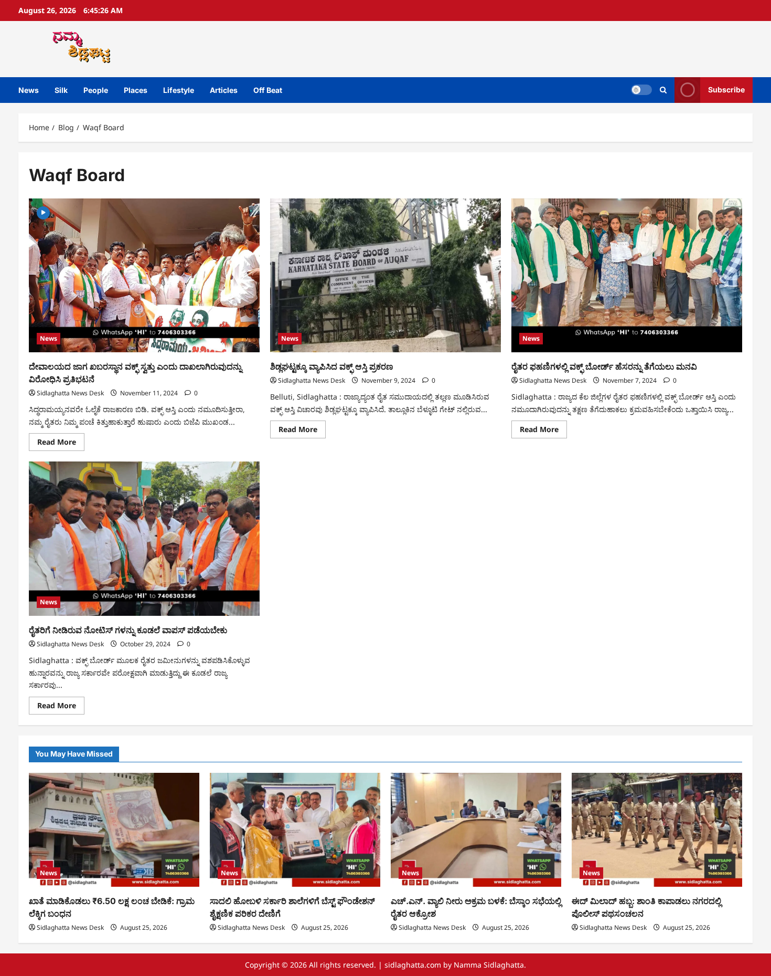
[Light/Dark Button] (641, 90)
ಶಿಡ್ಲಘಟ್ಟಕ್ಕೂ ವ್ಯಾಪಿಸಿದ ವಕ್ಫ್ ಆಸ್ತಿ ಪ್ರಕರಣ (331, 366)
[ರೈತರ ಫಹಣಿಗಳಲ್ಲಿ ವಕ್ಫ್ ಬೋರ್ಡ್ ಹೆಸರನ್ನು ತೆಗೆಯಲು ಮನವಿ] (626, 275)
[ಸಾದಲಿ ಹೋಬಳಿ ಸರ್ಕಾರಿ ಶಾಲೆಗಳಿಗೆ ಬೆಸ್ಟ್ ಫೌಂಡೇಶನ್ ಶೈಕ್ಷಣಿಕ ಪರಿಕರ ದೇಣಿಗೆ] (295, 830)
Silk (61, 90)
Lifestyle (178, 90)
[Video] (43, 212)
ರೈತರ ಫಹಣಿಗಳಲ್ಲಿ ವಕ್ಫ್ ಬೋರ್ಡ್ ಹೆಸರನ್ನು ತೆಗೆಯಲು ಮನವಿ (604, 366)
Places (135, 90)
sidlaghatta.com (412, 965)
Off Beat (267, 90)
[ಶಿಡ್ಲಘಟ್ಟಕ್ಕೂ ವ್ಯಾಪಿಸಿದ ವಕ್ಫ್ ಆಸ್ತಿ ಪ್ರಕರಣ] (385, 275)
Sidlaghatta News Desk (70, 393)
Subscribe (726, 89)
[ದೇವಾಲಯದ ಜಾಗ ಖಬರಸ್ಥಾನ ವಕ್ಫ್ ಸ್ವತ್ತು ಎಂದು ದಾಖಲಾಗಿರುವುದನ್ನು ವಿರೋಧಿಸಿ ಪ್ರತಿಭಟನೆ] (144, 275)
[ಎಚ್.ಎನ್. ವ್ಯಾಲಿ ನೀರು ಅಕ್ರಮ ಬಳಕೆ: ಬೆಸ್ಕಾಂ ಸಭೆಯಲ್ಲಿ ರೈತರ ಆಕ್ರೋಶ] (476, 830)
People (95, 90)
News (28, 90)
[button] (663, 90)
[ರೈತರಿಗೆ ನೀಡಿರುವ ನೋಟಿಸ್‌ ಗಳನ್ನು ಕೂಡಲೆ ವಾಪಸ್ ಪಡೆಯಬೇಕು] (144, 538)
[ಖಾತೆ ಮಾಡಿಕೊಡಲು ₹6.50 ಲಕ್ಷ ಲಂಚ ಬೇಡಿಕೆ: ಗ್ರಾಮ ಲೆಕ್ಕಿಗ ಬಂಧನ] (114, 830)
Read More (60, 443)
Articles (224, 90)
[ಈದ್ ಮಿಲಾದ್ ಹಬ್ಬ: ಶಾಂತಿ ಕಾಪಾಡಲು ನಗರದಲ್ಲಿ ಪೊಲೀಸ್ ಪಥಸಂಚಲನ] (657, 830)
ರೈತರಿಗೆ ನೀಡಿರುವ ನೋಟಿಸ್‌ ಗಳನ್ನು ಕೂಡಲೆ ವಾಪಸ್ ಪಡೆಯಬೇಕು (128, 630)
